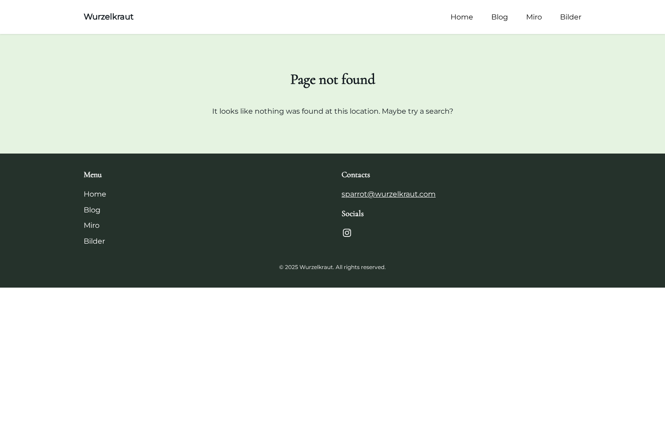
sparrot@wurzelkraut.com (389, 194)
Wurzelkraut (108, 17)
